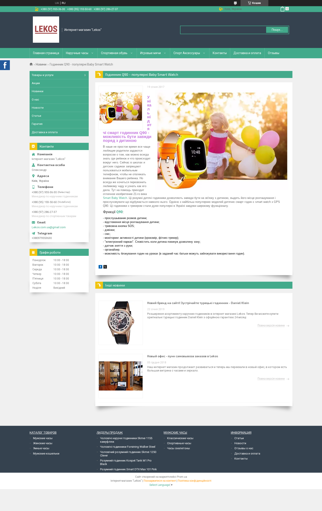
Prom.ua (182, 476)
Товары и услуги (42, 75)
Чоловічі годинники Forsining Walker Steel (127, 446)
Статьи (36, 115)
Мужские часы (43, 438)
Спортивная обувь (114, 53)
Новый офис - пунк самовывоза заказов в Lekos (182, 356)
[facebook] (100, 267)
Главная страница (46, 53)
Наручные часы (77, 53)
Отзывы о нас (243, 448)
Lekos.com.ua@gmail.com (49, 227)
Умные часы (41, 448)
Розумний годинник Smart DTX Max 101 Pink (128, 469)
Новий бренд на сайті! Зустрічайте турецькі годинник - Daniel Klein (198, 303)
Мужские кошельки (46, 453)
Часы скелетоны (178, 448)
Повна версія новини (271, 325)
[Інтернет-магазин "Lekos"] (46, 29)
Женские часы (42, 443)
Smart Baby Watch (115, 198)
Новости (38, 107)
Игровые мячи (150, 53)
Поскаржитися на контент (160, 480)
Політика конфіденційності (194, 480)
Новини (41, 64)
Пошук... (277, 29)
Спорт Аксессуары (186, 53)
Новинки (37, 91)
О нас (35, 99)
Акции (36, 83)
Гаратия (37, 124)
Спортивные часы (179, 443)
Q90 (119, 212)
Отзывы (273, 53)
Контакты (220, 53)
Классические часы (180, 438)
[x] (105, 267)
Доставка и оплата (247, 53)
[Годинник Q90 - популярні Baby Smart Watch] (121, 108)
